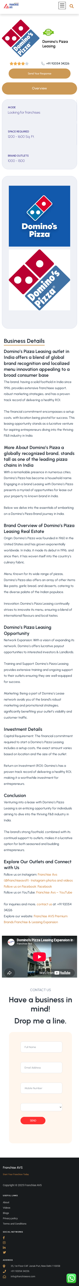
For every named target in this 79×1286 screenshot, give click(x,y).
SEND (33, 1120)
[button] (62, 5)
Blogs (6, 1213)
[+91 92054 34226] (43, 63)
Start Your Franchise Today (16, 1174)
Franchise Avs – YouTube (54, 892)
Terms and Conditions (14, 1223)
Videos (6, 1207)
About (6, 1202)
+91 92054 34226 (57, 63)
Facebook (45, 886)
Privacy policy (10, 1218)
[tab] (39, 88)
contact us (44, 904)
